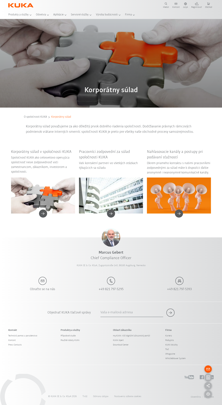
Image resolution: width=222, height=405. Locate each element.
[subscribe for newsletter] (170, 313)
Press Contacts (15, 345)
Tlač (167, 349)
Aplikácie (58, 14)
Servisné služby (80, 14)
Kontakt (12, 340)
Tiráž (85, 396)
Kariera (168, 336)
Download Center (121, 345)
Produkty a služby (18, 14)
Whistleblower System (175, 358)
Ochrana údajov (100, 396)
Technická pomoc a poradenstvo (22, 336)
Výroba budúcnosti (107, 14)
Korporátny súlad (61, 117)
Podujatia (169, 340)
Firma (128, 14)
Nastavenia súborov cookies (127, 396)
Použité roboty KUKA (70, 340)
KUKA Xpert (118, 340)
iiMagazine (170, 354)
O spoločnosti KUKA (35, 117)
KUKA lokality (171, 345)
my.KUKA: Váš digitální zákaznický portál (131, 336)
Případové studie (68, 336)
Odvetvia (41, 14)
